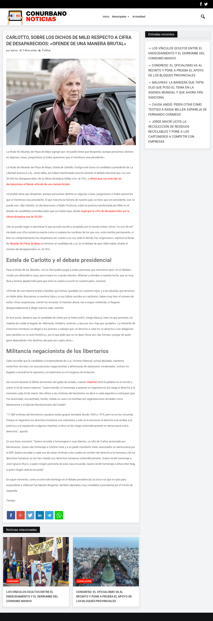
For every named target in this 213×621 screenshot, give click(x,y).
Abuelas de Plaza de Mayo (25, 243)
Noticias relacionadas (21, 530)
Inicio (106, 16)
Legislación (84, 581)
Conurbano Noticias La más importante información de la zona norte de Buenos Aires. (50, 17)
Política (46, 50)
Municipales (119, 16)
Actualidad (139, 16)
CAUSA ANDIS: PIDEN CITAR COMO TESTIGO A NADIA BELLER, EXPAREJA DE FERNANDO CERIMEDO (177, 109)
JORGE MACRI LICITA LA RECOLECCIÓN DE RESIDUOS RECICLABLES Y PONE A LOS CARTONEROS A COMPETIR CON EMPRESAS (171, 131)
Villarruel (92, 382)
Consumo (13, 581)
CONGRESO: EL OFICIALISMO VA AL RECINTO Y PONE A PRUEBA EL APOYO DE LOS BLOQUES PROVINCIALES (104, 596)
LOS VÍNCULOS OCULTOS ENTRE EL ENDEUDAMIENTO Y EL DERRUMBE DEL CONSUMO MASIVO (32, 596)
